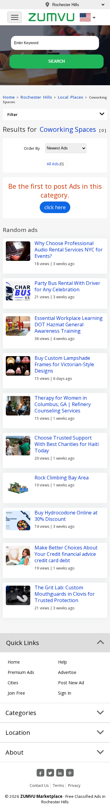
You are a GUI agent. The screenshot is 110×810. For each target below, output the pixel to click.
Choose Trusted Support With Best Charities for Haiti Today (67, 444)
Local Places (70, 97)
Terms (58, 785)
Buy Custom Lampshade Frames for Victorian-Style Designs (64, 364)
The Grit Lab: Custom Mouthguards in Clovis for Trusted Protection (65, 594)
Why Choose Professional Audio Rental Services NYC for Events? (69, 250)
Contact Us (39, 785)
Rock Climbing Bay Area (62, 477)
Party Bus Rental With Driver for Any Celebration (67, 286)
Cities (13, 683)
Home (9, 97)
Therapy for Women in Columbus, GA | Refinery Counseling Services (63, 404)
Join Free (16, 693)
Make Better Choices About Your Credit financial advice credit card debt (66, 554)
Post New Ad (71, 683)
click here (55, 207)
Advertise (67, 672)
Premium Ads (21, 672)
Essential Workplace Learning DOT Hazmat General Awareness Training (69, 325)
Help (62, 662)
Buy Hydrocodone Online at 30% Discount (66, 515)
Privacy (74, 785)
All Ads (53, 164)
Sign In (64, 693)
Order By (32, 148)
